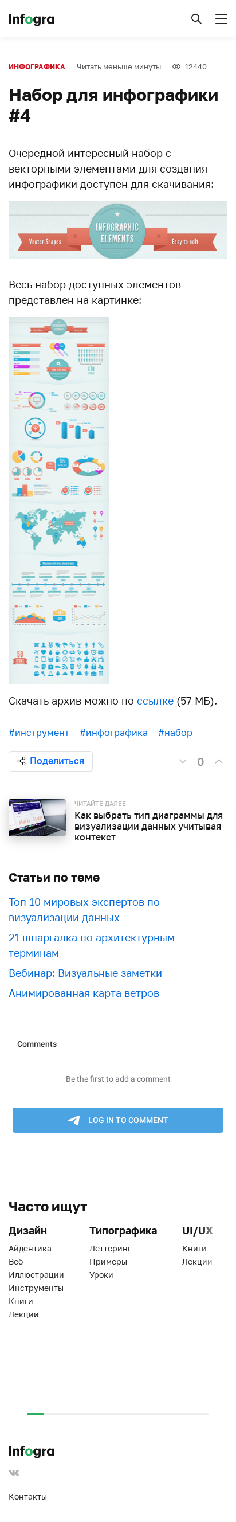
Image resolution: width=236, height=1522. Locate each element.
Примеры (108, 1261)
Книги (21, 1301)
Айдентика (30, 1248)
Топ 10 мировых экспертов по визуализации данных (84, 909)
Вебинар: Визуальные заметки (85, 973)
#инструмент (39, 732)
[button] (196, 19)
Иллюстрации (36, 1275)
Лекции (24, 1314)
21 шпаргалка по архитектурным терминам (92, 945)
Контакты (28, 1496)
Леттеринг (110, 1248)
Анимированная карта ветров (84, 993)
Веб (16, 1261)
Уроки (101, 1275)
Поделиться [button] (57, 760)
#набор (175, 732)
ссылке (155, 700)
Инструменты (36, 1288)
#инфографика (114, 732)
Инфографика (37, 66)
